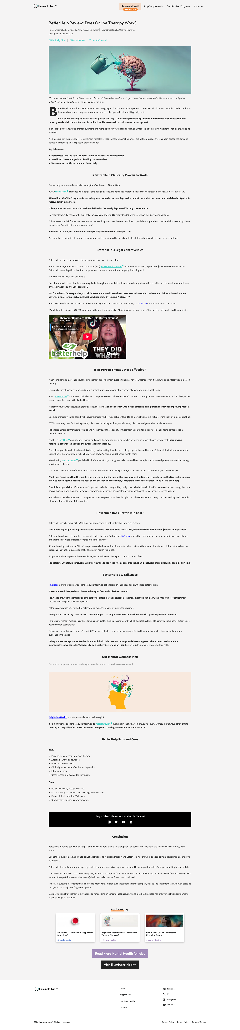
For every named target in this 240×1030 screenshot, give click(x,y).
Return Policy (182, 1022)
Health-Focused (99, 40)
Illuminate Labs (45, 1022)
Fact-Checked (78, 40)
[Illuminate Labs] (45, 6)
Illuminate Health (130, 6)
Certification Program (178, 6)
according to (140, 303)
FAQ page (125, 536)
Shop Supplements (153, 6)
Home (122, 988)
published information (111, 266)
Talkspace (53, 585)
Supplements (125, 994)
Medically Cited (58, 40)
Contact (123, 1007)
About (197, 6)
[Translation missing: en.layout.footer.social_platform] (109, 822)
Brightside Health (58, 717)
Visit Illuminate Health (120, 964)
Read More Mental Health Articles (120, 953)
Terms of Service (199, 1022)
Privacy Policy (168, 1022)
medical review (69, 460)
